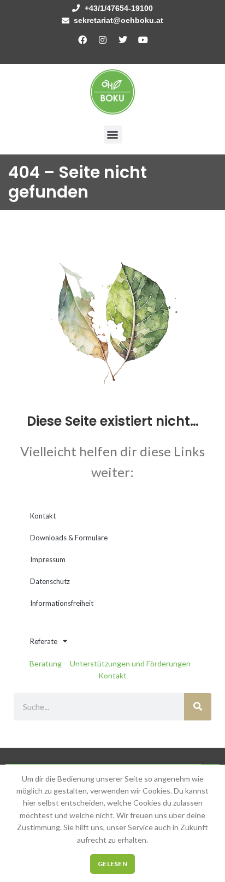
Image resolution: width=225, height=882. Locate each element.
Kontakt (43, 515)
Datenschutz (50, 581)
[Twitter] (123, 40)
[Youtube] (143, 40)
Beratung (45, 663)
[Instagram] (102, 40)
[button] (113, 135)
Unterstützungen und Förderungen (130, 663)
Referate (43, 641)
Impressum (48, 559)
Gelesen (112, 864)
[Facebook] (82, 40)
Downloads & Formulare (69, 537)
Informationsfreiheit (61, 603)
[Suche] (197, 706)
